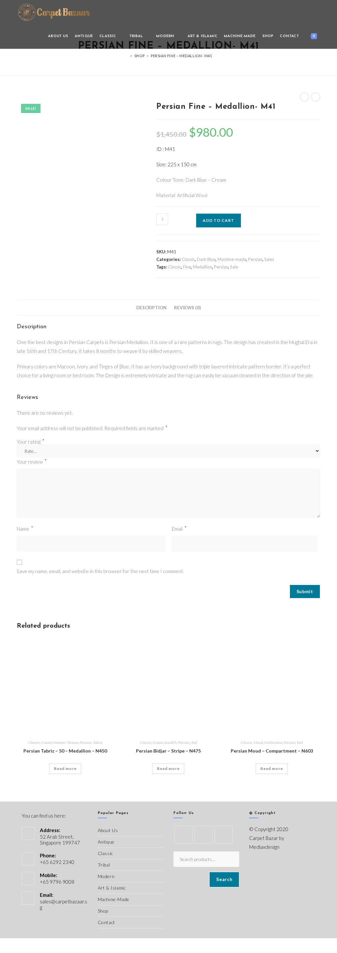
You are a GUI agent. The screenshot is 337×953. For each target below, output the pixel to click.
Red (194, 742)
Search (224, 879)
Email (179, 528)
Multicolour (273, 742)
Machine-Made (113, 899)
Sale (234, 266)
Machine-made (232, 259)
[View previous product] (304, 97)
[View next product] (315, 97)
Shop (103, 911)
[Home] (126, 56)
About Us (108, 830)
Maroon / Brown (65, 742)
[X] (183, 835)
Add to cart (218, 220)
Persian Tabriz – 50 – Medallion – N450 (65, 751)
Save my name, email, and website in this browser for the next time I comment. (100, 571)
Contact (106, 922)
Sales (269, 259)
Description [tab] (151, 307)
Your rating (30, 441)
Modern (106, 876)
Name (25, 528)
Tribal (104, 865)
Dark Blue (206, 259)
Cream (46, 742)
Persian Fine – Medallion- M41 (181, 56)
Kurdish (171, 742)
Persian (255, 259)
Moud (258, 742)
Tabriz (97, 742)
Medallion (202, 266)
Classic (188, 259)
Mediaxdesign (264, 847)
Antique (106, 842)
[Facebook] (203, 835)
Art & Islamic (112, 888)
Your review (32, 461)
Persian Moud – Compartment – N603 (272, 751)
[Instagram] (224, 835)
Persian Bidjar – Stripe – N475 (168, 751)
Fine (187, 266)
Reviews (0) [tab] (187, 307)
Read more (65, 768)
